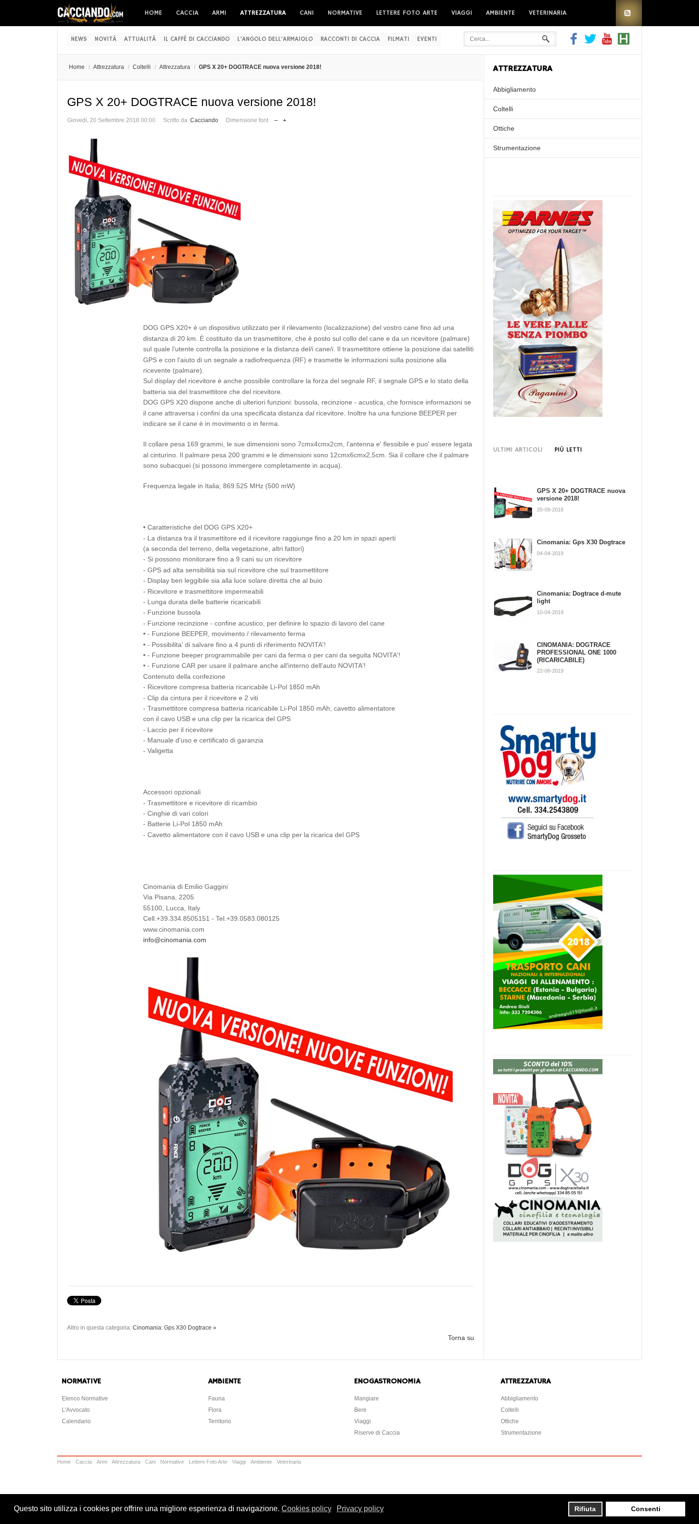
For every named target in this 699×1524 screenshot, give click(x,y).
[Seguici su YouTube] (607, 42)
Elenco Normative (85, 1398)
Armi (219, 13)
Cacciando (204, 120)
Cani (307, 13)
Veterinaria (547, 13)
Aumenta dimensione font (284, 118)
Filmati (398, 39)
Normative (345, 13)
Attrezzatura (263, 13)
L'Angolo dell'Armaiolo (275, 39)
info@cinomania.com (174, 940)
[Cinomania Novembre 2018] (547, 1239)
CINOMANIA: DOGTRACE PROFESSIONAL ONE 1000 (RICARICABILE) (576, 652)
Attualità (140, 39)
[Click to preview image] (270, 224)
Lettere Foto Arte (406, 13)
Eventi (427, 39)
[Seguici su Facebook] (575, 42)
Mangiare (366, 1398)
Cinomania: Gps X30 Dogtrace (581, 542)
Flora (215, 1410)
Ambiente (500, 13)
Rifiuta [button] (585, 1509)
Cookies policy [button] (306, 1509)
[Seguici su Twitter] (590, 42)
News (79, 39)
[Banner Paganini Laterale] (547, 414)
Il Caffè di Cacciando (197, 39)
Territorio (219, 1421)
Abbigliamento (514, 89)
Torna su (461, 1337)
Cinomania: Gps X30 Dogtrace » (174, 1327)
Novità (105, 39)
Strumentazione (517, 148)
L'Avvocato (76, 1410)
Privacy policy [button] (360, 1509)
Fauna (216, 1398)
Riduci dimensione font (276, 118)
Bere (360, 1410)
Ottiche (504, 128)
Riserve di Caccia (377, 1432)
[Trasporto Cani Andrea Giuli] (547, 1027)
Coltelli (142, 67)
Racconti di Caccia (350, 39)
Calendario (76, 1421)
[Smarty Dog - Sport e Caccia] (547, 842)
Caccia (187, 13)
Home (153, 13)
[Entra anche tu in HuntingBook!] (623, 42)
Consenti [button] (645, 1509)
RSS (629, 13)
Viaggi (461, 13)
